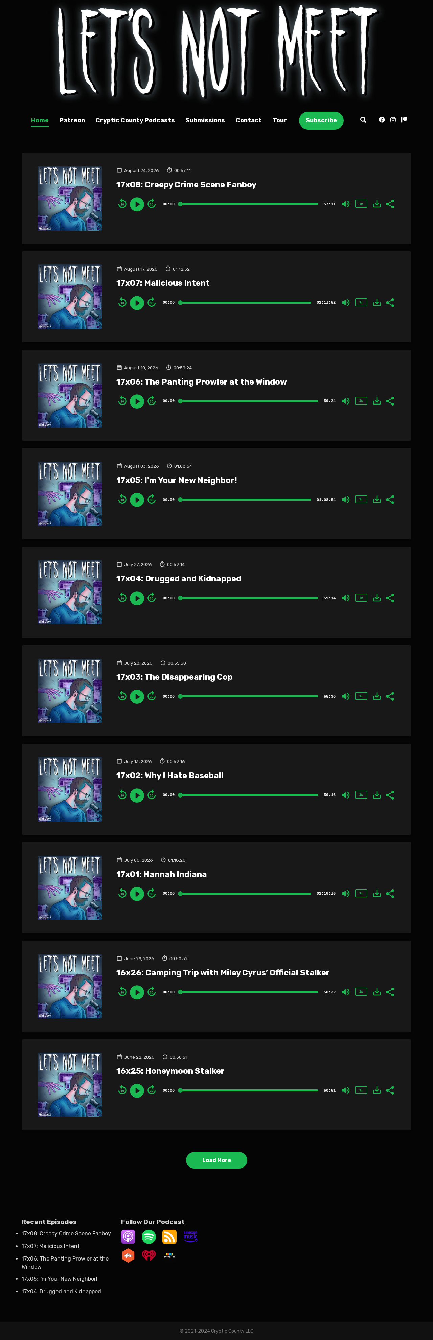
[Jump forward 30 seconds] (151, 203)
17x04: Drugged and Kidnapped (178, 578)
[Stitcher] (169, 1260)
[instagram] (393, 121)
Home (40, 120)
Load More (216, 1160)
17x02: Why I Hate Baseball (170, 775)
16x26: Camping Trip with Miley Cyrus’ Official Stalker (223, 972)
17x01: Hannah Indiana (161, 874)
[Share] (390, 203)
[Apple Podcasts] (128, 1242)
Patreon (72, 120)
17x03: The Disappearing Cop (174, 677)
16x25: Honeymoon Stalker (170, 1071)
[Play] (137, 204)
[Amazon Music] (190, 1242)
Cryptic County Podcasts (135, 120)
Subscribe (321, 120)
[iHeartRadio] (149, 1260)
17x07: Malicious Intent (163, 283)
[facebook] (382, 121)
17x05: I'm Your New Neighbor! (176, 480)
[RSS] (169, 1242)
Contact (249, 120)
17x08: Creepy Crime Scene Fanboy (186, 184)
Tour (280, 120)
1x (361, 204)
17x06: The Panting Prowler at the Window (201, 382)
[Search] (363, 121)
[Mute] (346, 204)
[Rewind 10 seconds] (122, 203)
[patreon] (402, 121)
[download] (377, 204)
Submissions (205, 120)
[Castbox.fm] (128, 1260)
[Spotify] (149, 1242)
